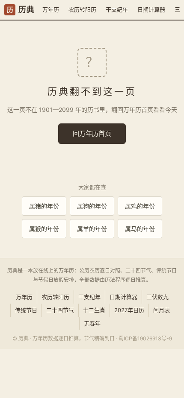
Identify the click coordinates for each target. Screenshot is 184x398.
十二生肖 (94, 310)
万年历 (50, 9)
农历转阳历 (82, 9)
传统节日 (26, 310)
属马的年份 (140, 228)
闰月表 (161, 310)
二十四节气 (60, 310)
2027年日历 (129, 310)
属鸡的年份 (140, 206)
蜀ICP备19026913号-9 (145, 338)
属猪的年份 (44, 206)
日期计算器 (151, 9)
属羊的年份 (92, 228)
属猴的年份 (44, 228)
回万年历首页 (92, 133)
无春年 (92, 323)
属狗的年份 (92, 206)
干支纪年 (117, 9)
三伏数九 (157, 296)
